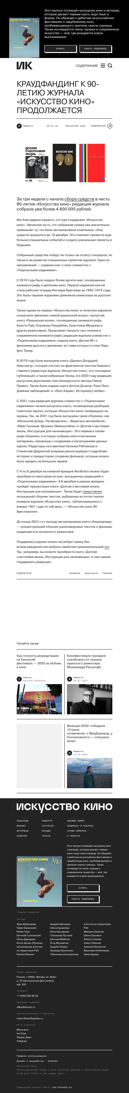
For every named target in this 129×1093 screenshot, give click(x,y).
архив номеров (76, 831)
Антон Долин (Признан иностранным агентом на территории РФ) (30, 946)
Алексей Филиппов (95, 947)
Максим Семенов (94, 931)
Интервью (22, 831)
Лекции (46, 831)
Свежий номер (76, 821)
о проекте (73, 836)
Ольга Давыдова (26, 939)
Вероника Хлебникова (96, 950)
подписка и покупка (80, 826)
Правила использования (31, 1056)
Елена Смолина (92, 935)
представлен (92, 491)
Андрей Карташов (60, 924)
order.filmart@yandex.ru (30, 1018)
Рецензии (22, 821)
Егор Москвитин (59, 943)
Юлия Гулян (23, 931)
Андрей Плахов (58, 947)
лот (106, 547)
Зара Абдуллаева (26, 924)
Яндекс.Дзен (24, 1037)
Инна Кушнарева (59, 931)
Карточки (47, 826)
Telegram (22, 1041)
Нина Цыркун (91, 954)
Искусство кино (75, 126)
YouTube (21, 1033)
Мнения (21, 826)
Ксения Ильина (25, 954)
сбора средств (79, 199)
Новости (28, 126)
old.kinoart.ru (62, 1087)
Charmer (53, 1061)
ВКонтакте (22, 1030)
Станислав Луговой (61, 935)
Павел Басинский (26, 928)
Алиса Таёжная (92, 943)
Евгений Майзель (60, 939)
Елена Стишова (92, 939)
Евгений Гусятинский (29, 935)
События (22, 836)
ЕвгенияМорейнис (34, 680)
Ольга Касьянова (59, 928)
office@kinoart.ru (26, 1007)
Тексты (27, 677)
